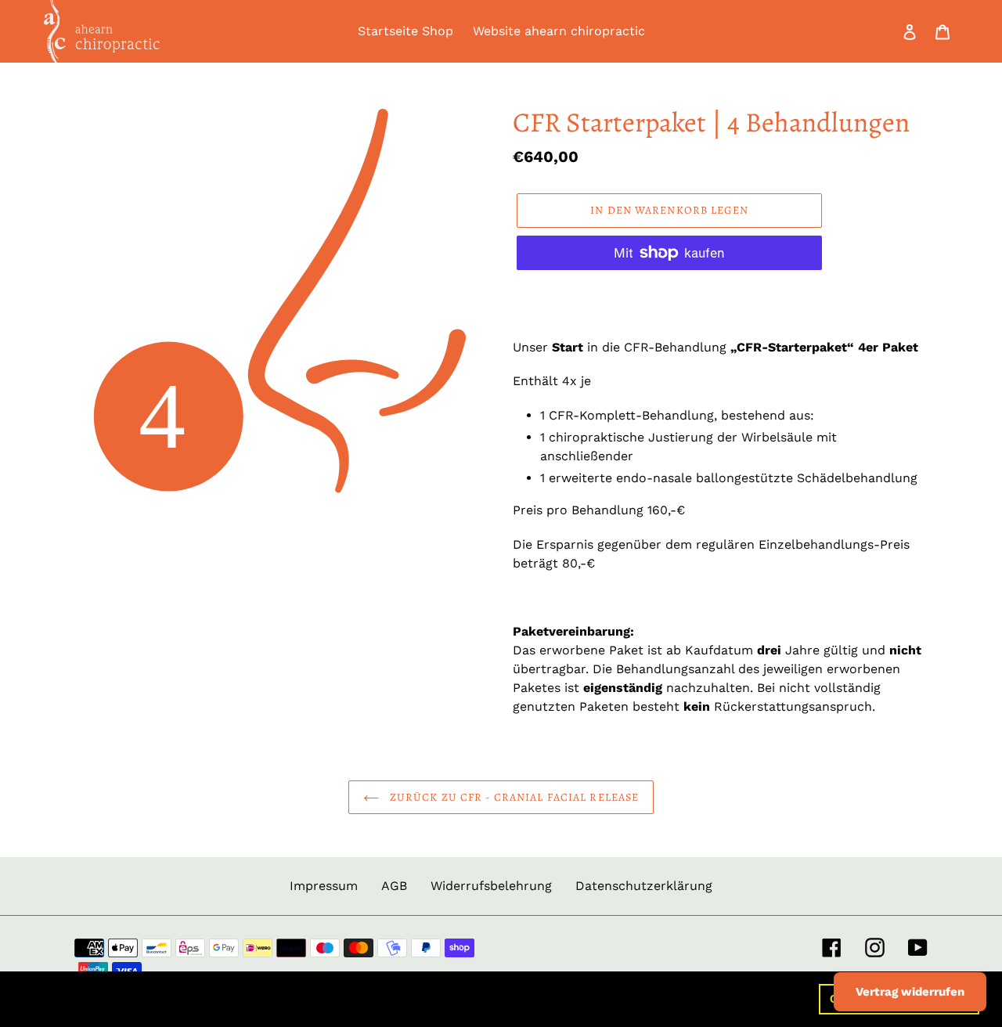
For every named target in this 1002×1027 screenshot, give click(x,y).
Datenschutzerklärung (643, 885)
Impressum (324, 885)
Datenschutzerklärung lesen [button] (636, 998)
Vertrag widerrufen (910, 992)
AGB (394, 885)
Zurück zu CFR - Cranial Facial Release (513, 797)
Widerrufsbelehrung (491, 885)
